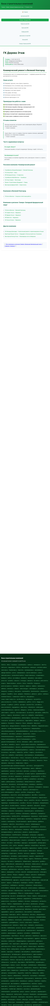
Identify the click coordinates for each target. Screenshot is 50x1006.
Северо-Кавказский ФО (25, 43)
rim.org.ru (22, 935)
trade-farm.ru (4, 784)
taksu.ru (26, 800)
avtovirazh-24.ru (15, 991)
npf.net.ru (9, 874)
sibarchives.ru (41, 771)
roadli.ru (3, 781)
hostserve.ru (37, 683)
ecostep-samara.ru (29, 893)
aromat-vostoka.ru (32, 888)
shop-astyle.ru (29, 996)
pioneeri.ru (25, 832)
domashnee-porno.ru (14, 803)
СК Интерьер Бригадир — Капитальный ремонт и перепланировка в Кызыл (24, 231)
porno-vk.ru (4, 680)
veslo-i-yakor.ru (5, 805)
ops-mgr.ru (22, 704)
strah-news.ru (4, 670)
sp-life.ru (3, 715)
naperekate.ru (18, 736)
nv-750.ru (43, 776)
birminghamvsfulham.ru (7, 832)
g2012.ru (29, 702)
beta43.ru (43, 981)
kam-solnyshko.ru (25, 951)
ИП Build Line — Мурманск (11, 217)
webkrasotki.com (19, 864)
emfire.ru (10, 678)
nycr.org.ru (19, 946)
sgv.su (2, 864)
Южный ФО (25, 39)
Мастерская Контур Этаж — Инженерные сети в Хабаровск (20, 236)
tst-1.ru (34, 702)
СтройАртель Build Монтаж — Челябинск (15, 177)
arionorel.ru (26, 994)
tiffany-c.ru (21, 893)
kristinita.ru (18, 813)
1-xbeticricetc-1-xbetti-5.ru (19, 696)
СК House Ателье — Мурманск (13, 220)
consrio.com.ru (5, 848)
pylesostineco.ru (19, 911)
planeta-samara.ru (10, 781)
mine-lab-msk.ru (35, 718)
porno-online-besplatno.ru (7, 792)
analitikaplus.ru (14, 885)
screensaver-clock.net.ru (33, 872)
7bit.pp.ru (15, 874)
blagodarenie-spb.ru (43, 726)
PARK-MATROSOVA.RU (6, 880)
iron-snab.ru (10, 842)
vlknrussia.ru (25, 741)
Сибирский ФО (25, 31)
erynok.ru (27, 824)
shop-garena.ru (30, 696)
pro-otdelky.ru (16, 678)
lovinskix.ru (11, 691)
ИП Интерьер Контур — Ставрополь (14, 175)
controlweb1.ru (31, 840)
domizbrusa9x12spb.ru (22, 784)
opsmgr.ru (3, 704)
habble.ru (34, 686)
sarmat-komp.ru (18, 832)
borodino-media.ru (14, 805)
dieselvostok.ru (5, 858)
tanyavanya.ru (34, 816)
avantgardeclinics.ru (26, 983)
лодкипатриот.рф (19, 909)
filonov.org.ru (11, 1002)
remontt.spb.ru (18, 919)
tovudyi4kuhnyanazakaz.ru (8, 747)
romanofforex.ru (5, 885)
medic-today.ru (19, 800)
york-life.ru (23, 792)
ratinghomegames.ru (21, 941)
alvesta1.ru (3, 866)
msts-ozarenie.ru (28, 911)
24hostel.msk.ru (14, 858)
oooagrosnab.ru (40, 675)
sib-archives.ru (16, 715)
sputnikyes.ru (4, 869)
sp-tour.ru (18, 927)
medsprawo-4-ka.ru (25, 726)
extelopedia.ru (14, 850)
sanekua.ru (31, 981)
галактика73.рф (5, 896)
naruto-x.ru (12, 773)
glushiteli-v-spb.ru (5, 970)
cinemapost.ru (37, 664)
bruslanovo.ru (44, 906)
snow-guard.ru (4, 768)
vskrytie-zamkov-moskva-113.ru (37, 731)
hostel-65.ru (30, 683)
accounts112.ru (37, 699)
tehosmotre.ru (31, 707)
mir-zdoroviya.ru (36, 906)
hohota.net (12, 888)
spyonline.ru (22, 885)
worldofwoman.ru (39, 811)
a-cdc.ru (40, 672)
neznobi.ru (22, 686)
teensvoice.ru (45, 800)
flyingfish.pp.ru (33, 970)
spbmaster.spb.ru (37, 1004)
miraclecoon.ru (44, 691)
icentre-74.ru (28, 973)
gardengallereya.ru (13, 922)
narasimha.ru (39, 784)
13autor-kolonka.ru (11, 683)
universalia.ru (13, 808)
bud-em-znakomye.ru (31, 672)
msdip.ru (3, 818)
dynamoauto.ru (35, 901)
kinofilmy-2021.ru (16, 816)
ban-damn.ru (12, 720)
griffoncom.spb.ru (27, 877)
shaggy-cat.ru (40, 702)
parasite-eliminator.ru (27, 954)
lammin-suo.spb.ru (23, 850)
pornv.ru (14, 672)
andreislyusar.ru (5, 773)
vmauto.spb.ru (21, 996)
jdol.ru (8, 818)
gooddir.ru (42, 861)
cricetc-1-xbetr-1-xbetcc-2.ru (8, 699)
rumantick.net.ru (28, 967)
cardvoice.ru (31, 787)
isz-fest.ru (17, 872)
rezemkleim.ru (29, 818)
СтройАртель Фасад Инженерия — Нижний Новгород (19, 170)
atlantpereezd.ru (21, 672)
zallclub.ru (27, 869)
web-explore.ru (25, 667)
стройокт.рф (12, 989)
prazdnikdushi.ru (22, 664)
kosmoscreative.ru (43, 890)
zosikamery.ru (29, 885)
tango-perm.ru (35, 861)
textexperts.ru (41, 813)
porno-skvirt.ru (44, 680)
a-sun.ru (18, 965)
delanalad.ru (20, 779)
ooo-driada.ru (20, 906)
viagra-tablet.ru (29, 720)
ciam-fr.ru (44, 664)
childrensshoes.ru (42, 965)
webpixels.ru (19, 989)
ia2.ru (10, 845)
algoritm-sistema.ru (32, 821)
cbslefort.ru (11, 978)
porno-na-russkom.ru (6, 686)
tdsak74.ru (38, 840)
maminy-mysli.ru (18, 994)
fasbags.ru (36, 720)
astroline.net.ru (34, 903)
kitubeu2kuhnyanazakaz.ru (7, 736)
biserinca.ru (36, 922)
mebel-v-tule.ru (23, 925)
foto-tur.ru (29, 803)
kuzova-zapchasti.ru (29, 938)
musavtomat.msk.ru (31, 930)
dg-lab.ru (3, 882)
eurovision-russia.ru (42, 667)
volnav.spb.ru (43, 872)
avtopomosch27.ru (35, 776)
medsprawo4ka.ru (35, 728)
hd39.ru (42, 973)
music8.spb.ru (24, 882)
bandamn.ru (4, 723)
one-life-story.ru (21, 699)
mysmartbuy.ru (20, 781)
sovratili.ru (10, 680)
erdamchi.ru (11, 811)
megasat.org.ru (15, 970)
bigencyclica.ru (33, 848)
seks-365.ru (35, 795)
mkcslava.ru (26, 829)
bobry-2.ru (19, 986)
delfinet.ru (3, 688)
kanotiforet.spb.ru (16, 834)
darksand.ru (30, 723)
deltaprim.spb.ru (27, 861)
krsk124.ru (31, 882)
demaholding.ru (26, 768)
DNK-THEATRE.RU (30, 962)
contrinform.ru (44, 996)
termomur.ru (34, 808)
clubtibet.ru (21, 901)
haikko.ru (3, 872)
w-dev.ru (21, 858)
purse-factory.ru (20, 720)
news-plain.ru (4, 779)
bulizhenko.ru (19, 967)
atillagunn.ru (24, 710)
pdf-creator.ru (10, 866)
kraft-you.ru (4, 667)
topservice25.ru (31, 941)
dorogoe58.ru (9, 938)
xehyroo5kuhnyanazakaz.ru (8, 731)
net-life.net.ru (34, 837)
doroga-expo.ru (31, 792)
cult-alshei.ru (27, 933)
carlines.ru (3, 903)
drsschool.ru (32, 917)
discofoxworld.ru (35, 691)
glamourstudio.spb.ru (18, 1004)
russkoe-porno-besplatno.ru (31, 797)
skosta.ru (12, 965)
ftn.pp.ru (3, 938)
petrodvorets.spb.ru (35, 989)
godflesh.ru (41, 821)
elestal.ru (16, 688)
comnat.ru (3, 874)
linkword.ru (43, 959)
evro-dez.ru (11, 776)
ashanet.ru (38, 781)
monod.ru (18, 999)
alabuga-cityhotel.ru (6, 672)
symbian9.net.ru (40, 927)
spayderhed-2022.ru (41, 773)
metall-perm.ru (25, 914)
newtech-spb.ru (21, 818)
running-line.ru (4, 853)
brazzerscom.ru (26, 728)
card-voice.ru (29, 765)
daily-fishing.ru (43, 967)
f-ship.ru (26, 858)
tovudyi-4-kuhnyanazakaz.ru (15, 728)
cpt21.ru (15, 845)
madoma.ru (19, 789)
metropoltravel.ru (44, 803)
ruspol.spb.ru (10, 951)
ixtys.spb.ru (4, 1004)
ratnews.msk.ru (38, 978)
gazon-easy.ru (42, 909)
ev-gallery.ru (10, 704)
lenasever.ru (4, 691)
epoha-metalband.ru (23, 856)
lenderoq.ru (20, 898)
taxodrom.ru (44, 938)
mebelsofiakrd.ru (11, 967)
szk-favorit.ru (43, 901)
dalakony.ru (4, 919)
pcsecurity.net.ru (39, 925)
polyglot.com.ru (5, 906)
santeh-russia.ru (31, 927)
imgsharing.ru (4, 803)
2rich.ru (24, 683)
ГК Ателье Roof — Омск (11, 172)
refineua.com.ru (5, 962)
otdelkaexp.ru (41, 888)
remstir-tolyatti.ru (43, 816)
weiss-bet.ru (37, 805)
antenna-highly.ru (26, 718)
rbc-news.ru (37, 680)
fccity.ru (10, 1004)
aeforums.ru (21, 869)
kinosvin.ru (4, 861)
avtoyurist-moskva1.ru (25, 880)
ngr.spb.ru (31, 856)
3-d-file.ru (14, 702)
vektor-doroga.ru (24, 688)
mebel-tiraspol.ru (5, 996)
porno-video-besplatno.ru (24, 795)
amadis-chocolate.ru (34, 832)
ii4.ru (10, 943)
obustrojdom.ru (40, 930)
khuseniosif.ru (33, 994)
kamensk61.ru (38, 999)
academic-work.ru (14, 981)
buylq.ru (40, 983)
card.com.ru (34, 874)
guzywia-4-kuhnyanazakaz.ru (8, 741)
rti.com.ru (21, 922)
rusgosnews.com (39, 856)
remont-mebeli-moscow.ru (23, 808)
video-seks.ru (4, 744)
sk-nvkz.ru (29, 957)
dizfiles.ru (26, 779)
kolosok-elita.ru (35, 845)
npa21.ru (25, 946)
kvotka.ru (3, 842)
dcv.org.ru (22, 949)
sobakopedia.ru (10, 872)
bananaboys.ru (23, 981)
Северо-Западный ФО (25, 20)
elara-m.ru (11, 829)
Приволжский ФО (25, 23)
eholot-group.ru (22, 957)
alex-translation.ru (15, 983)
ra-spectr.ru (27, 1002)
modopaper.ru (38, 787)
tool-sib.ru (3, 927)
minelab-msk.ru (5, 726)
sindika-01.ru (45, 712)
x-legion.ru (9, 715)
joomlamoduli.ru (5, 981)
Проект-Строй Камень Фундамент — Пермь (16, 182)
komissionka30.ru (12, 973)
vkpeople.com (9, 994)
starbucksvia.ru (41, 686)
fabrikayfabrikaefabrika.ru (22, 731)
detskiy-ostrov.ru (36, 864)
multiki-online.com (9, 864)
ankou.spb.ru (44, 864)
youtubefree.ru (33, 779)
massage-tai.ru (37, 818)
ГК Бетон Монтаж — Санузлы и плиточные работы (18, 196)
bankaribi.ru (12, 744)
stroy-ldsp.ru (24, 965)
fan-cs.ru (24, 927)
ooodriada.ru (34, 1002)
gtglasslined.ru (4, 943)
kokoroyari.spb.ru (42, 896)
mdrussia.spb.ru (11, 999)
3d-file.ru (30, 710)
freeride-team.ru (13, 670)
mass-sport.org (20, 959)
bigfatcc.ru (28, 686)
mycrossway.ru (34, 975)
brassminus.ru (36, 935)
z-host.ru (33, 733)
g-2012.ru (16, 704)
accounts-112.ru (30, 704)
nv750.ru (13, 787)
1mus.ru (24, 723)
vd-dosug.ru (23, 680)
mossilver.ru (13, 898)
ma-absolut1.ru (26, 776)
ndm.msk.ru (33, 914)
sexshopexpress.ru (29, 670)
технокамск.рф (20, 1002)
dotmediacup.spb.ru (42, 994)
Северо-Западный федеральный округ (15, 7)
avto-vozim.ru (41, 837)
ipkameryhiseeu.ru (40, 949)
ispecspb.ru (21, 845)
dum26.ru (3, 951)
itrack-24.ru (21, 670)
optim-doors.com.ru (6, 946)
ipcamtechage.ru (5, 965)
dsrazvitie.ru (4, 941)
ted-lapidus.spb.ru (16, 954)
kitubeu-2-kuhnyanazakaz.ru (8, 739)
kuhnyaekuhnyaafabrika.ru (7, 749)
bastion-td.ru (35, 890)
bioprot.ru (10, 975)
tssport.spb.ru (16, 943)
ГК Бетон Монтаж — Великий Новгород (15, 210)
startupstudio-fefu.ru (6, 826)
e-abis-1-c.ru (24, 715)
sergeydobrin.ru (27, 898)
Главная (3, 7)
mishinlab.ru (16, 686)
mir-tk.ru (19, 741)
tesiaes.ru (27, 874)
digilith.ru (3, 800)
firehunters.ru (27, 694)
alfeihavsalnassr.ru (10, 789)
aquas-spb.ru (4, 986)
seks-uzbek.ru (38, 678)
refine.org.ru (25, 999)
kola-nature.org (28, 1004)
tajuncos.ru (25, 789)
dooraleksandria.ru (16, 718)
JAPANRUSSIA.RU (35, 933)
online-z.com (24, 888)
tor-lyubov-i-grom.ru (30, 773)
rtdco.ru (26, 763)
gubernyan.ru (39, 941)
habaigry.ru (43, 869)
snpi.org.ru (39, 850)
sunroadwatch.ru (19, 978)
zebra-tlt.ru (12, 824)
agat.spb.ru (16, 880)
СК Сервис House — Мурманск (13, 212)
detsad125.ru (28, 906)
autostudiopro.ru (39, 670)
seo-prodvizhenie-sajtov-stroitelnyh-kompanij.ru (13, 765)
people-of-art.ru (5, 901)
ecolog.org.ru (33, 834)
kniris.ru (3, 994)
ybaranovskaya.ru (12, 933)
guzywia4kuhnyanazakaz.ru (28, 747)
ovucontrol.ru (42, 795)
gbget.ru (3, 789)
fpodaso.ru (4, 678)
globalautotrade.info (13, 917)
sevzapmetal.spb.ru (6, 954)
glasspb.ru (20, 694)
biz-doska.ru (36, 803)
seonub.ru (44, 818)
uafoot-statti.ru (5, 712)
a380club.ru (38, 768)
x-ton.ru (18, 787)
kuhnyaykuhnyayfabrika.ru (21, 749)
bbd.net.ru (10, 890)
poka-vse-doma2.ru (6, 707)
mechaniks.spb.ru (40, 962)
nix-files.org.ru (18, 866)
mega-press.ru (11, 667)
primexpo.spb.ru (42, 842)
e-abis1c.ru (12, 712)
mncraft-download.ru (21, 821)
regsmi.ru (31, 858)
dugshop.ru (33, 853)
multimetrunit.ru (11, 927)
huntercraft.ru (4, 989)
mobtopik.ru (31, 925)
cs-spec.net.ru (13, 962)
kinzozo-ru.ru (45, 840)
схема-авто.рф (44, 880)
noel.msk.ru (34, 983)
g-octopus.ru (33, 771)
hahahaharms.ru (22, 702)
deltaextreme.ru (17, 975)
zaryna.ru (43, 805)
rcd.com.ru (4, 975)
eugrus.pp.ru (25, 842)
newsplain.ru (24, 787)
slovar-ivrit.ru (14, 795)
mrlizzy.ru (3, 967)
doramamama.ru (19, 811)
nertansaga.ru (12, 779)
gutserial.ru (4, 999)
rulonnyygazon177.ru (39, 765)
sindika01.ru (31, 715)
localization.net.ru (24, 970)
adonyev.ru (30, 680)
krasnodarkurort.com (6, 925)
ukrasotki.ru (24, 678)
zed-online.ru (12, 733)
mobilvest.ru (4, 890)
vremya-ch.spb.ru (32, 946)
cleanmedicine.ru (5, 795)
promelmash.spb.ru (43, 1002)
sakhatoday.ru (26, 866)
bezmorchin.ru (4, 845)
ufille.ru (8, 664)
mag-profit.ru (21, 973)
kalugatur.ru (21, 874)
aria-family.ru (41, 779)
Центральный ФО (25, 16)
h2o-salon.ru (11, 861)
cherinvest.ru (28, 864)
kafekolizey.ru (28, 909)
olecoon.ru (16, 680)
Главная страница (10, 246)
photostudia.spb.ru (27, 919)
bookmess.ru (36, 959)
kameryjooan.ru (37, 911)
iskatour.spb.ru (32, 850)
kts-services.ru (30, 712)
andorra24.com (24, 943)
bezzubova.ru (13, 901)
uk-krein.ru (31, 999)
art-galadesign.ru (13, 893)
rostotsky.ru (23, 805)
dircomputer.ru (26, 813)
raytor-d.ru (17, 710)
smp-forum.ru (27, 890)
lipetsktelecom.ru (41, 744)
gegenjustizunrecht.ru (25, 826)
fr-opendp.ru (17, 951)
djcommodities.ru (5, 787)
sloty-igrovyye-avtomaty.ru (8, 797)
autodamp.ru (32, 784)
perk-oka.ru (26, 771)
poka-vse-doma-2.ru (6, 702)
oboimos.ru (41, 943)
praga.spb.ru (41, 834)
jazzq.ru (22, 991)
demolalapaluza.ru (25, 816)
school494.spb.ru (5, 856)
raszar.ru (18, 744)
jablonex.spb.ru (28, 959)
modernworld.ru (5, 957)
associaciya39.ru (33, 842)
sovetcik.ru (4, 933)
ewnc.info (23, 872)
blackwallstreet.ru (33, 943)
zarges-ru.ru (16, 826)
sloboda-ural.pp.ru (37, 885)
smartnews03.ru (26, 691)
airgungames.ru (16, 707)
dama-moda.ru (13, 957)
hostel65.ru (10, 694)
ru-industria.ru (4, 824)
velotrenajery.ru (33, 688)
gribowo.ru (34, 694)
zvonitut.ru (4, 821)
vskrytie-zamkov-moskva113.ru (28, 744)
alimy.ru (18, 888)
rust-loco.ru (26, 853)
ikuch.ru (14, 946)
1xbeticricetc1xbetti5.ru (39, 710)
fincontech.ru (11, 723)
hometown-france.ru (6, 696)
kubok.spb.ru (38, 882)
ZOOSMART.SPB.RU (41, 917)
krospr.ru (3, 683)
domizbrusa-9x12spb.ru (15, 768)
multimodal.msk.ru (35, 869)
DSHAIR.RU (4, 930)
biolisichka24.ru (11, 821)
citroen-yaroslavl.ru (29, 978)
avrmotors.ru (4, 893)
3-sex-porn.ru (4, 720)
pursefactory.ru (20, 773)
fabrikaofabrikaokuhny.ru (42, 747)
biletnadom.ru (4, 733)
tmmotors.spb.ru (12, 930)
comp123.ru (32, 800)
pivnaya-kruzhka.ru (6, 816)
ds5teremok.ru (41, 970)
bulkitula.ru (45, 694)
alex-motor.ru (26, 903)
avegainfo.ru (18, 848)
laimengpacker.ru (18, 938)
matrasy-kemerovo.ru (30, 781)
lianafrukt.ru (37, 981)
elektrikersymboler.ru (36, 866)
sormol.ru (19, 683)
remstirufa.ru (4, 811)
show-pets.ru (18, 691)
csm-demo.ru (38, 704)
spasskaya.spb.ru (42, 991)
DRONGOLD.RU (37, 957)
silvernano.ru (10, 688)
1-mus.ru (42, 718)
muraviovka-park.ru (29, 811)
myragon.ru (36, 919)
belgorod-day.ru (43, 797)
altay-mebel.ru (21, 962)
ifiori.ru (8, 949)
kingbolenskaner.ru (17, 903)
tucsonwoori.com (5, 983)
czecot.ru (27, 991)
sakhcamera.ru (4, 840)
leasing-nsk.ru (35, 973)
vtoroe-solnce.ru (27, 986)
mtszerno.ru (36, 967)
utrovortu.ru (43, 826)
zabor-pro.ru (43, 935)
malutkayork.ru (18, 861)
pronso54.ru (41, 688)
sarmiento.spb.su (5, 850)
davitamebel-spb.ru (21, 896)
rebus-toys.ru (37, 723)
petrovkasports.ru (33, 789)
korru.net (45, 848)
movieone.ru (4, 776)
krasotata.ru (14, 664)
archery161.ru (25, 848)
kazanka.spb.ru (41, 874)
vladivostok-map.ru (38, 741)
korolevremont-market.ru (18, 675)
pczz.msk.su (27, 989)
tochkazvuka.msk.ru (37, 898)
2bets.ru (32, 829)
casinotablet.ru (5, 808)
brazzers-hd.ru (26, 733)
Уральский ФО (25, 27)
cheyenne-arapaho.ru (36, 951)
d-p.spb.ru (37, 893)
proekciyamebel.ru (5, 935)
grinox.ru (12, 911)
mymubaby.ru (14, 856)
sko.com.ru (13, 896)
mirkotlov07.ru (25, 975)
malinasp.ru (45, 858)
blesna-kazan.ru (5, 898)
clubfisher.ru (41, 808)
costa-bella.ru (17, 842)
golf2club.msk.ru (13, 869)
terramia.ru (42, 919)
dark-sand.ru (38, 712)
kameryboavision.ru (17, 877)
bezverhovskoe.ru (23, 917)
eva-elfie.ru (23, 803)
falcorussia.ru (4, 837)
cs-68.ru (34, 739)
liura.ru (15, 694)
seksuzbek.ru (31, 678)
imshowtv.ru (16, 925)
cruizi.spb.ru (34, 991)
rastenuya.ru (33, 667)
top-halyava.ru (29, 699)
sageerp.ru (37, 938)
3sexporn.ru (18, 723)
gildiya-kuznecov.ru (6, 877)
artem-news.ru (28, 922)
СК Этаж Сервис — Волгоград (13, 180)
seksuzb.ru (18, 747)
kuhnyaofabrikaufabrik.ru (29, 736)
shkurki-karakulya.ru (6, 834)
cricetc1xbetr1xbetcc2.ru (7, 710)
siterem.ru (3, 909)
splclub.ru (17, 792)
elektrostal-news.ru (6, 675)
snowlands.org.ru (32, 965)
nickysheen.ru (35, 986)
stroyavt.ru (24, 840)
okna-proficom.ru (20, 824)
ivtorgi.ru (3, 949)
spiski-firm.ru (4, 829)
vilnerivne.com (12, 986)
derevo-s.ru (37, 996)
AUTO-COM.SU (5, 888)
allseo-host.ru (24, 707)
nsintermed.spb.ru (5, 991)
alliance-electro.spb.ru (14, 840)
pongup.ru (3, 694)
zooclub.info (4, 1002)
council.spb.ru (10, 909)
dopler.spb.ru (12, 914)
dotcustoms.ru (12, 784)
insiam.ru (12, 848)
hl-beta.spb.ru (40, 853)
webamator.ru (18, 776)
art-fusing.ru (4, 978)
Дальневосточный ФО (25, 35)
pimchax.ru (19, 733)
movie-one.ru (19, 771)
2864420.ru (34, 726)
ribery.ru (38, 792)
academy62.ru (4, 922)
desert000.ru (41, 946)
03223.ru (3, 664)
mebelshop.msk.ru (18, 890)
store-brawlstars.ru (6, 718)
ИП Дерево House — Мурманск (13, 215)
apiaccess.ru (4, 917)
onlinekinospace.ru (35, 824)
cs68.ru (31, 741)
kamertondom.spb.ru (24, 837)
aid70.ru (19, 914)
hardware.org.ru (35, 880)
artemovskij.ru (4, 914)
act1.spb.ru (41, 903)
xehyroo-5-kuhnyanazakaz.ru (23, 739)
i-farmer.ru (12, 959)
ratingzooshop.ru (41, 914)
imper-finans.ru (15, 935)
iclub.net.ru (35, 909)
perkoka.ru (12, 771)
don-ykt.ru (38, 800)
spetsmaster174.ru (30, 949)
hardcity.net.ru (11, 941)
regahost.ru (27, 845)
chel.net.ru (20, 853)
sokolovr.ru (13, 818)
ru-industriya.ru (19, 797)
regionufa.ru (30, 805)
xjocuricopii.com (21, 930)
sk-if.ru (45, 978)
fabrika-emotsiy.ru (36, 877)
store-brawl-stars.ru (21, 712)
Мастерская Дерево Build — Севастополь (15, 185)
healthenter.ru (34, 813)
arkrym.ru (12, 813)
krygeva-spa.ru (13, 853)
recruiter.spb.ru (16, 882)
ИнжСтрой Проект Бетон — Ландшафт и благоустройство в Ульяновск (23, 234)
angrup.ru (9, 882)
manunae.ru (46, 787)
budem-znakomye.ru (30, 675)
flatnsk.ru (9, 903)
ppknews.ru (20, 933)
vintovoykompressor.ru (40, 829)
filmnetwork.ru (38, 858)
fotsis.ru (29, 896)
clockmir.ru (42, 986)
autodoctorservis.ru (13, 837)
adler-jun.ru (42, 720)
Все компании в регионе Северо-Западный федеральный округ (24, 244)
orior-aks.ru (27, 901)
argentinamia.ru (5, 771)
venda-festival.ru (39, 715)
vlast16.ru (40, 848)
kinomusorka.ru (18, 829)
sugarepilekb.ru (5, 911)
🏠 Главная (25, 12)
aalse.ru (33, 768)
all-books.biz (14, 996)
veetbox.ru (30, 664)
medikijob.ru (11, 919)
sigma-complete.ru (37, 954)
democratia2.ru (5, 959)
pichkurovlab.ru (10, 800)
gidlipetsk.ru (13, 906)
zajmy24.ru (4, 728)
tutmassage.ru (25, 834)
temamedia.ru (41, 975)
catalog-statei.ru (15, 949)
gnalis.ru (40, 694)
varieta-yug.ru (39, 707)
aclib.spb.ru (4, 973)
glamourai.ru (28, 935)
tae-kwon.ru (43, 845)
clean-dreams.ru (5, 813)
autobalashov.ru (35, 826)
